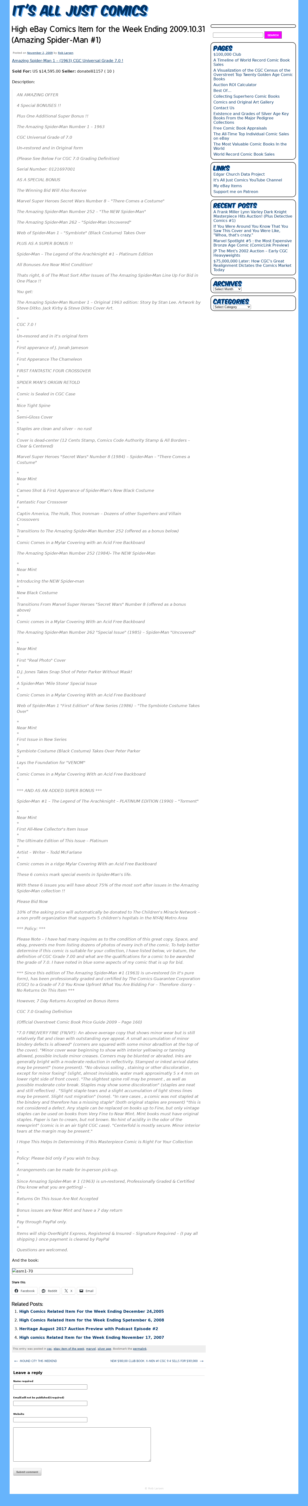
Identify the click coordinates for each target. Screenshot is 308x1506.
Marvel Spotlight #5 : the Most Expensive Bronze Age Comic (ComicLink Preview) (252, 243)
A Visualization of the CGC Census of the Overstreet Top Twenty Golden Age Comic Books (253, 74)
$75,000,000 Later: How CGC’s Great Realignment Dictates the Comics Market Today (252, 265)
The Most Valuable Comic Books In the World (250, 146)
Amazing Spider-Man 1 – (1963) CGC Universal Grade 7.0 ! (67, 60)
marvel (91, 1348)
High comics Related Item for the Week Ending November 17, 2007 (91, 1337)
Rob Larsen (65, 53)
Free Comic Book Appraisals (240, 128)
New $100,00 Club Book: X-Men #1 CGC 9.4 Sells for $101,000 (158, 1360)
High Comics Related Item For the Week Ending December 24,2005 (91, 1311)
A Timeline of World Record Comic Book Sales (251, 62)
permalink (140, 1348)
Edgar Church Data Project (239, 174)
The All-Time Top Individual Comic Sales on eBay (251, 136)
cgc (49, 1348)
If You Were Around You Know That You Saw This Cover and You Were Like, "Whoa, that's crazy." (250, 230)
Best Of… (222, 90)
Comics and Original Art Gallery (243, 102)
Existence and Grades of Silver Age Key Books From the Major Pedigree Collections (251, 118)
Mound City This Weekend (35, 1360)
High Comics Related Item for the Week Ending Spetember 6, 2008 (91, 1320)
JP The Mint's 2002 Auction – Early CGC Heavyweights (250, 253)
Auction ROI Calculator (235, 85)
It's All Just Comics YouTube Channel (247, 180)
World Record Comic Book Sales (244, 154)
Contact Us (223, 108)
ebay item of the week (69, 1348)
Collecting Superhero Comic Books (246, 96)
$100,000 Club (227, 54)
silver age (104, 1348)
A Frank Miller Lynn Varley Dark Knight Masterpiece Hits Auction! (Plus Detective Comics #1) (252, 216)
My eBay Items (227, 186)
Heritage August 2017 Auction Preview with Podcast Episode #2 (88, 1329)
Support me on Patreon (235, 191)
